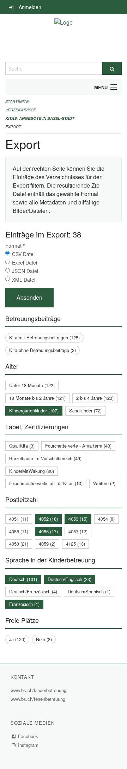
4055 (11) (18, 531)
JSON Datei (25, 270)
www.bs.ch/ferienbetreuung (39, 699)
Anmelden (30, 7)
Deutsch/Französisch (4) (33, 591)
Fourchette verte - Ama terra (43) (78, 445)
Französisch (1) (24, 604)
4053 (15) (77, 518)
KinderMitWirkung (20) (31, 471)
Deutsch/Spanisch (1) (89, 591)
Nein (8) (44, 639)
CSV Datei (23, 254)
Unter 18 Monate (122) (32, 385)
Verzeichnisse (20, 109)
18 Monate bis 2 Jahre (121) (37, 398)
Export (13, 126)
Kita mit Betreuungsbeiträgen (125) (44, 337)
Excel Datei (24, 262)
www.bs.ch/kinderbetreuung (39, 690)
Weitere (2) (104, 483)
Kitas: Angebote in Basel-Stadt (39, 118)
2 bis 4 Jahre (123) (95, 398)
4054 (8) (106, 518)
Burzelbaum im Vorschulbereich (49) (45, 458)
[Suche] (112, 68)
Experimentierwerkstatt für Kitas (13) (46, 483)
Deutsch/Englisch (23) (69, 579)
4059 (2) (47, 543)
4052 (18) (48, 518)
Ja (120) (17, 639)
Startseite (17, 101)
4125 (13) (75, 543)
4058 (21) (18, 543)
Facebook (28, 736)
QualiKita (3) (22, 445)
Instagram (28, 745)
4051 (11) (18, 518)
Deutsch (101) (23, 579)
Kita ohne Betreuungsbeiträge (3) (42, 350)
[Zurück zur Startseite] (63, 38)
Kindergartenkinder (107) (34, 410)
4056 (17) (48, 531)
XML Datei (23, 279)
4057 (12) (77, 531)
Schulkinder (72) (85, 410)
